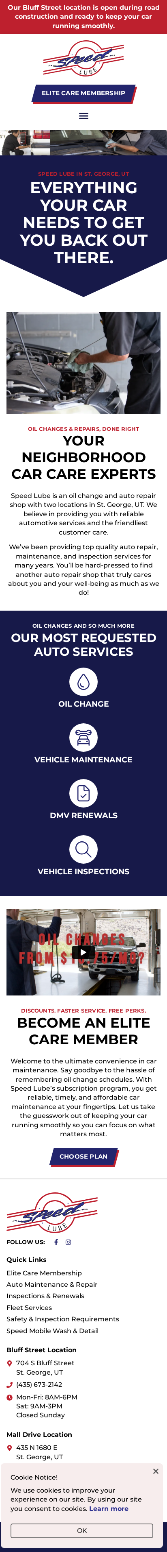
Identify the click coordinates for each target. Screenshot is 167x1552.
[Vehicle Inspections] (83, 849)
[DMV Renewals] (83, 793)
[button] (83, 116)
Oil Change (83, 704)
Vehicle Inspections (83, 871)
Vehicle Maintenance (83, 759)
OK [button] (82, 1531)
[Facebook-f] (56, 1242)
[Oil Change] (83, 682)
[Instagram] (68, 1242)
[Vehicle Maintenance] (83, 737)
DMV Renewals (84, 815)
